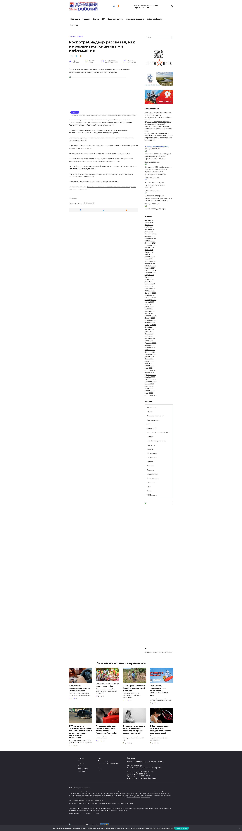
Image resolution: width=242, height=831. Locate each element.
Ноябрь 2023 (150, 295)
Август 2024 (149, 275)
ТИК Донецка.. (152, 495)
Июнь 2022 (149, 334)
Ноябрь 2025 (150, 241)
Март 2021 (148, 368)
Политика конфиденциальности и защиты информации (86, 800)
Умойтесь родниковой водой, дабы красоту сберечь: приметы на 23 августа (158, 156)
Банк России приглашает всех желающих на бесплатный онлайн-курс (158, 128)
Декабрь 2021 (150, 347)
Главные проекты (153, 420)
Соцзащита (151, 482)
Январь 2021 (149, 372)
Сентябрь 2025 (150, 245)
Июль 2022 (149, 332)
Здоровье (73, 198)
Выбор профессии (154, 19)
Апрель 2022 (150, 338)
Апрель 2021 (150, 366)
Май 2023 (148, 309)
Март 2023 (149, 313)
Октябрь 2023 (150, 297)
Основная (150, 466)
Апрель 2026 (150, 229)
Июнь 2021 (149, 361)
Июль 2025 (149, 250)
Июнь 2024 (149, 279)
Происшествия (152, 478)
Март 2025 (149, 259)
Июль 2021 (149, 359)
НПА (103, 19)
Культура (150, 437)
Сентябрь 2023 (150, 300)
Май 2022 (148, 336)
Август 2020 (149, 384)
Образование (152, 453)
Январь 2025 (150, 263)
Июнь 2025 (149, 252)
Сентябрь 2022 (150, 327)
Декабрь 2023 (150, 293)
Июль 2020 (149, 386)
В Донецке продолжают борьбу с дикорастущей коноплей (134, 688)
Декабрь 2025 (150, 238)
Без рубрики (151, 407)
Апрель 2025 (150, 257)
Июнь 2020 (149, 388)
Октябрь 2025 (150, 243)
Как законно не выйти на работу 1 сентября (107, 685)
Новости (86, 19)
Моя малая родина (104, 761)
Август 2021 (149, 357)
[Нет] (240, 828)
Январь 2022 (150, 345)
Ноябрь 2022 (150, 322)
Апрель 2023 (150, 311)
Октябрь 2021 (150, 352)
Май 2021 (148, 363)
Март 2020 (149, 393)
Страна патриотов (115, 19)
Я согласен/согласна (181, 828)
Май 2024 (148, 282)
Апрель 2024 (150, 284)
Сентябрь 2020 (151, 382)
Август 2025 (149, 247)
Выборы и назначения (155, 416)
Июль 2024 (149, 277)
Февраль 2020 (150, 395)
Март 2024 (149, 286)
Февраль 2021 (150, 370)
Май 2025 (148, 254)
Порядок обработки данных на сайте (138, 797)
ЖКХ (148, 424)
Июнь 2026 (149, 225)
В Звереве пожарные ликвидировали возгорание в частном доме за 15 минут (158, 198)
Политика (150, 470)
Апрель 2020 (150, 391)
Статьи (96, 19)
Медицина (151, 445)
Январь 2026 (150, 236)
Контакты (73, 25)
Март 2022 (149, 341)
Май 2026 (148, 227)
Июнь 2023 (149, 307)
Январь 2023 (150, 318)
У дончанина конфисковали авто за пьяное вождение (79, 688)
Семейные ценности (135, 19)
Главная (81, 758)
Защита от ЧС (152, 428)
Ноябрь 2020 (150, 377)
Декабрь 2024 (150, 266)
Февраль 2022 (150, 343)
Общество (150, 462)
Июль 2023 (149, 304)
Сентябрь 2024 (150, 272)
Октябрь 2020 (150, 379)
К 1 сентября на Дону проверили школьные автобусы (155, 185)
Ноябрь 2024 (150, 268)
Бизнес (149, 412)
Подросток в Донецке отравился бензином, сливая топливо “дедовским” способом (106, 729)
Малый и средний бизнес (156, 441)
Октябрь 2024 (150, 270)
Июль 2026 (149, 222)
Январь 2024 (150, 291)
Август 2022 (149, 329)
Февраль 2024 (150, 288)
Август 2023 (149, 302)
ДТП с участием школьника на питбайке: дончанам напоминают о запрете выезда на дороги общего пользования (80, 732)
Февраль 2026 (150, 234)
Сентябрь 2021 (150, 354)
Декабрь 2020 (150, 375)
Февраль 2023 (150, 316)
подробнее (91, 828)
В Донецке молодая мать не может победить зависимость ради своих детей (160, 729)
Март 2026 (149, 232)
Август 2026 (149, 220)
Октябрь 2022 (150, 325)
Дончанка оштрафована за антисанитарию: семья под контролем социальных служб (134, 729)
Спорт (149, 487)
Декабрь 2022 (150, 320)
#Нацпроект (74, 19)
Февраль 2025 (150, 261)
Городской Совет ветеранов (107, 763)
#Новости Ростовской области (156, 146)
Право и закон (152, 474)
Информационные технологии (158, 432)
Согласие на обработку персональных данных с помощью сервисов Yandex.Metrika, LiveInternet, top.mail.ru (101, 803)
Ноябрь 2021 (150, 350)
